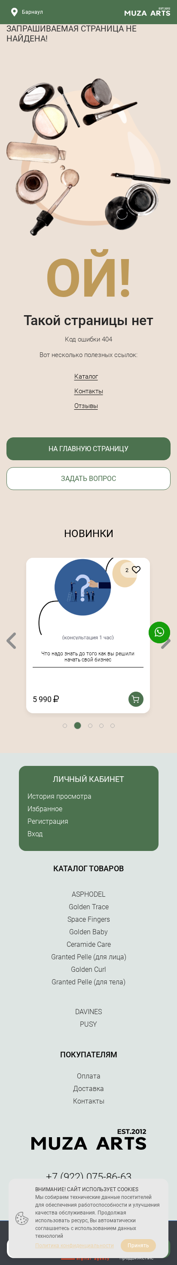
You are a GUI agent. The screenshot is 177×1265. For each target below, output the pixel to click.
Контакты (88, 391)
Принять (138, 1246)
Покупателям (88, 1054)
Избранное (44, 809)
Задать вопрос (88, 478)
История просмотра (59, 796)
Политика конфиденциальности (74, 1246)
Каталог (86, 376)
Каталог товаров (88, 868)
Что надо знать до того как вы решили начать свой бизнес (87, 657)
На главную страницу (88, 449)
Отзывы (86, 406)
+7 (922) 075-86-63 (88, 1177)
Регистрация (47, 821)
